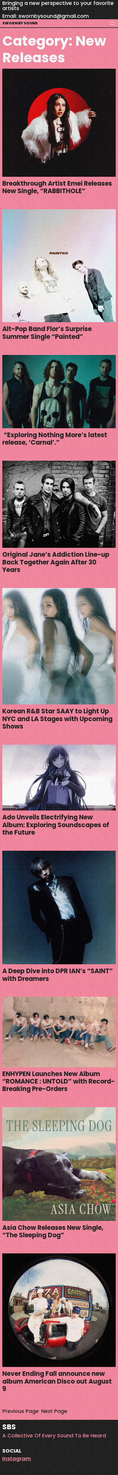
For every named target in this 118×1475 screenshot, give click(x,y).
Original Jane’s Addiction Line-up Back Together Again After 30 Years (55, 562)
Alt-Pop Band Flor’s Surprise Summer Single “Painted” (47, 333)
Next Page (54, 1411)
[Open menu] (112, 23)
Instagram (16, 1458)
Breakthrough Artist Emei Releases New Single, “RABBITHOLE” (57, 187)
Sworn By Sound (20, 23)
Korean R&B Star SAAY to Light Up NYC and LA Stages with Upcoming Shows (57, 719)
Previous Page (20, 1411)
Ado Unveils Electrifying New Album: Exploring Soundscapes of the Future (55, 825)
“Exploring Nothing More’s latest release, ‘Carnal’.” (54, 439)
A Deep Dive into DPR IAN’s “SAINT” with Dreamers (57, 975)
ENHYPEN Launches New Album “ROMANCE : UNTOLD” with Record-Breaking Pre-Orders (58, 1081)
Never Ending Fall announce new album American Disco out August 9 (57, 1381)
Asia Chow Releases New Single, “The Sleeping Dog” (52, 1231)
